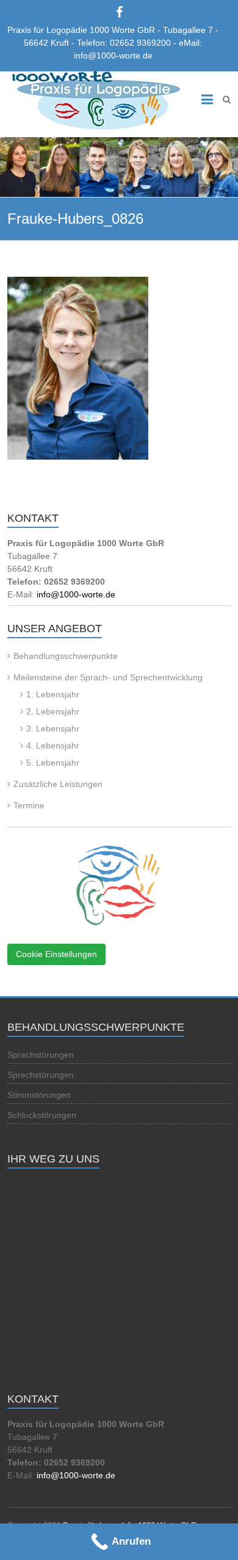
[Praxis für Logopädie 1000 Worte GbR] (93, 101)
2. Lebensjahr (52, 711)
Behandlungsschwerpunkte (65, 656)
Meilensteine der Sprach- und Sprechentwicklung (108, 677)
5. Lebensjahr (52, 763)
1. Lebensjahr (52, 694)
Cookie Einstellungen (56, 954)
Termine (29, 805)
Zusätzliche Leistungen (58, 784)
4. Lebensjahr (52, 745)
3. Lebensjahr (52, 728)
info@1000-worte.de (76, 594)
